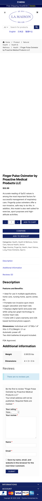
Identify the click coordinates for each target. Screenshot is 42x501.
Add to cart (30, 222)
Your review (12, 415)
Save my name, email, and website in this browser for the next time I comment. (20, 463)
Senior (22, 245)
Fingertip (17, 247)
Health (15, 47)
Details (32, 6)
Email (9, 451)
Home (7, 42)
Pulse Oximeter (13, 250)
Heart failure (33, 247)
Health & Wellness (25, 242)
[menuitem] (12, 31)
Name (9, 442)
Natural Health (13, 245)
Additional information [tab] (12, 268)
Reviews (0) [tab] (8, 274)
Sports (22, 250)
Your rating (11, 409)
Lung (5, 250)
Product (17, 42)
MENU (22, 2)
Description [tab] (8, 261)
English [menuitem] (12, 31)
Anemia (10, 247)
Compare (21, 231)
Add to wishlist (21, 236)
